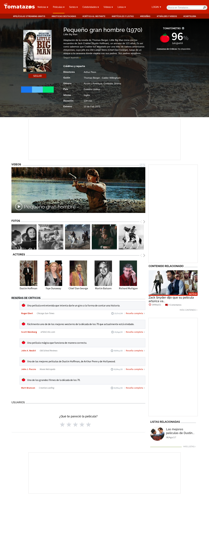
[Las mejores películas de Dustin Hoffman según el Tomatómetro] (157, 434)
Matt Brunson (28, 387)
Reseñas (145, 16)
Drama (117, 83)
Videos (108, 7)
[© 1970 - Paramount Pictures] (77, 237)
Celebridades (89, 7)
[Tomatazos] (17, 7)
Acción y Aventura (93, 83)
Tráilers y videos (167, 16)
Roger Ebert (27, 313)
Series (72, 7)
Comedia (108, 83)
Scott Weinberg (29, 331)
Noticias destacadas (64, 16)
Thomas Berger (92, 77)
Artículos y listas (123, 16)
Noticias (42, 7)
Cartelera (190, 16)
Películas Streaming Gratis (29, 16)
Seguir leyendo (71, 57)
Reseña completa (134, 313)
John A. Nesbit (28, 350)
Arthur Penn (90, 72)
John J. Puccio (28, 369)
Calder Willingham (111, 77)
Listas (121, 7)
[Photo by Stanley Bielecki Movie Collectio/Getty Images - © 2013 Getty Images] (24, 237)
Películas (58, 7)
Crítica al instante (94, 16)
